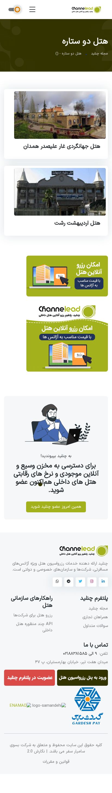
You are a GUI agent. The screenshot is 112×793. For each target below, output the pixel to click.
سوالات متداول (95, 626)
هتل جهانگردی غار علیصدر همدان (61, 146)
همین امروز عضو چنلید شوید (56, 506)
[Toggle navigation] (32, 10)
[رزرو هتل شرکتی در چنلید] (67, 279)
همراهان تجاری (95, 617)
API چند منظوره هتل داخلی (34, 627)
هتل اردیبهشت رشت (77, 223)
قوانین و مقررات (56, 762)
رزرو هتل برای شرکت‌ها (33, 615)
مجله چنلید (99, 53)
